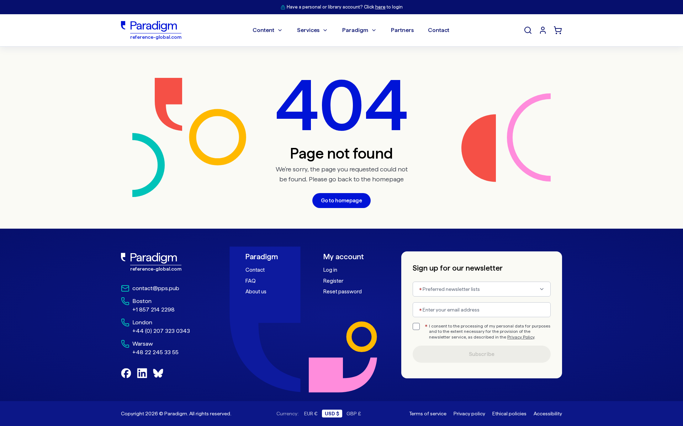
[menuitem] (543, 30)
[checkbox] (416, 326)
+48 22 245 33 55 (155, 352)
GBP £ (353, 413)
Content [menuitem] (263, 30)
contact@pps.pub (155, 288)
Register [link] (333, 281)
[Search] (528, 30)
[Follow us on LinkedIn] (142, 373)
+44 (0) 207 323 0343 (161, 331)
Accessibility (548, 413)
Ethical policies (509, 413)
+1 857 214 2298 (153, 309)
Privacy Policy (520, 337)
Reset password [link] (342, 291)
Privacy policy (469, 413)
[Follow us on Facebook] (126, 373)
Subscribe (481, 354)
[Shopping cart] (558, 30)
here (380, 7)
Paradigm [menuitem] (355, 30)
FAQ (250, 281)
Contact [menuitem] (438, 30)
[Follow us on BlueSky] (158, 373)
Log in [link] (330, 270)
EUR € (311, 413)
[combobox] (482, 289)
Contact (255, 270)
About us (255, 291)
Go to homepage (341, 200)
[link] (167, 262)
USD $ (332, 413)
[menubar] (351, 30)
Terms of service (427, 413)
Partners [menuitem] (402, 30)
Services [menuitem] (308, 30)
